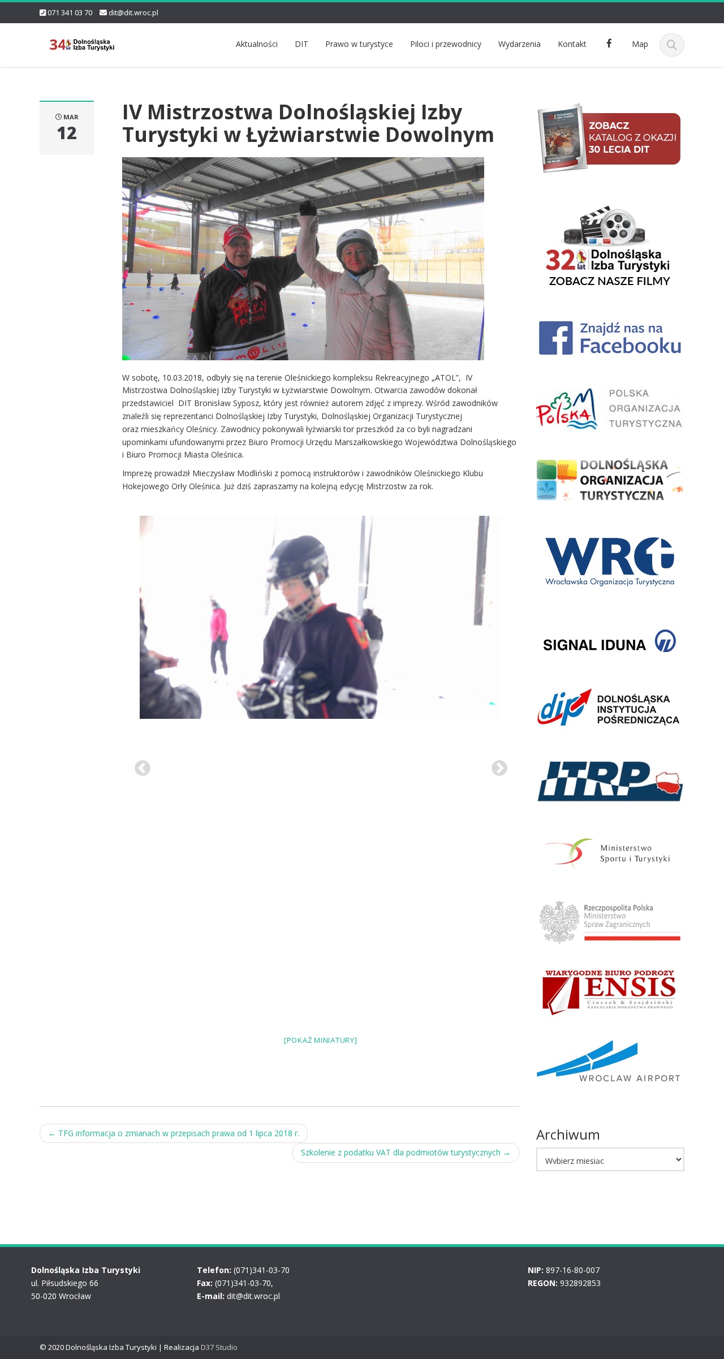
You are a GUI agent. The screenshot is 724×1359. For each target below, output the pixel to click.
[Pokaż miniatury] (320, 1040)
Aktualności (257, 43)
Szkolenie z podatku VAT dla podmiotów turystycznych (406, 1152)
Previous (139, 765)
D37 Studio (219, 1347)
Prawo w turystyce (359, 43)
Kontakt (572, 43)
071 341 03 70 (70, 12)
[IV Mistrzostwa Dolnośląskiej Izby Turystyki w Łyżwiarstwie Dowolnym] (303, 257)
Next (496, 765)
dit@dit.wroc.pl (133, 12)
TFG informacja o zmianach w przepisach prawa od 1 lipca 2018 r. (173, 1133)
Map (640, 43)
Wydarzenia (519, 43)
